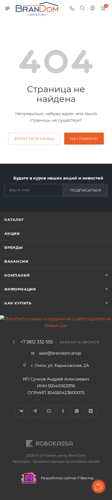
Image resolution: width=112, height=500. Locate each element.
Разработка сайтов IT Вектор (67, 478)
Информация (20, 289)
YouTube (49, 411)
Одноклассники (63, 411)
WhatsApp (77, 411)
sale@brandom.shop (60, 353)
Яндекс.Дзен (91, 411)
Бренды (13, 247)
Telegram (35, 411)
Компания (17, 275)
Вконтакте (21, 411)
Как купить (18, 303)
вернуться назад (34, 138)
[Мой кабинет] (92, 8)
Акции (12, 233)
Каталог (14, 219)
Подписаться (85, 190)
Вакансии (16, 261)
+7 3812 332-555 (36, 342)
